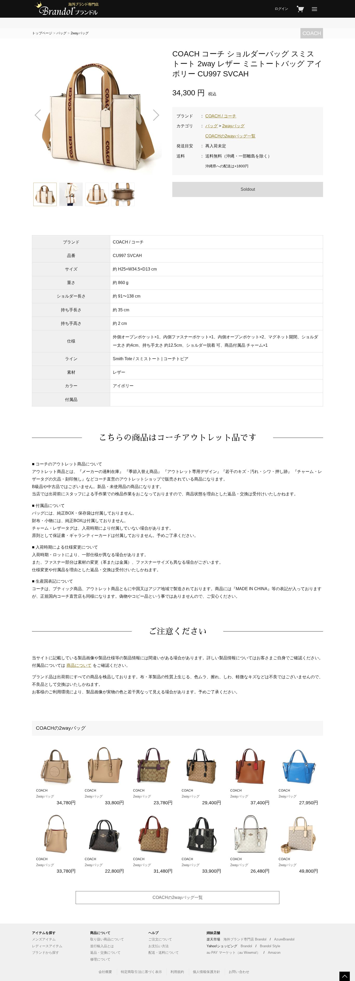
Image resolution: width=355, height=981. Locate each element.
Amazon (274, 952)
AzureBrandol (284, 939)
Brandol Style (270, 946)
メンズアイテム (44, 939)
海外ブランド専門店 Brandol (244, 939)
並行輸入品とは (102, 946)
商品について (79, 665)
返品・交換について (105, 952)
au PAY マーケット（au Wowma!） (233, 952)
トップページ (42, 33)
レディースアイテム (47, 946)
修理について (100, 959)
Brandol (246, 946)
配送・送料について (163, 952)
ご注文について (160, 939)
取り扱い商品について (107, 939)
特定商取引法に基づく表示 (141, 972)
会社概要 (105, 972)
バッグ (61, 33)
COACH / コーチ (220, 116)
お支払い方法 (158, 946)
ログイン (281, 9)
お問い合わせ (239, 972)
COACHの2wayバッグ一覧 (230, 136)
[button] (38, 115)
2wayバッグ (80, 33)
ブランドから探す (45, 952)
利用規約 (177, 972)
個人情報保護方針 (206, 972)
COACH (312, 33)
